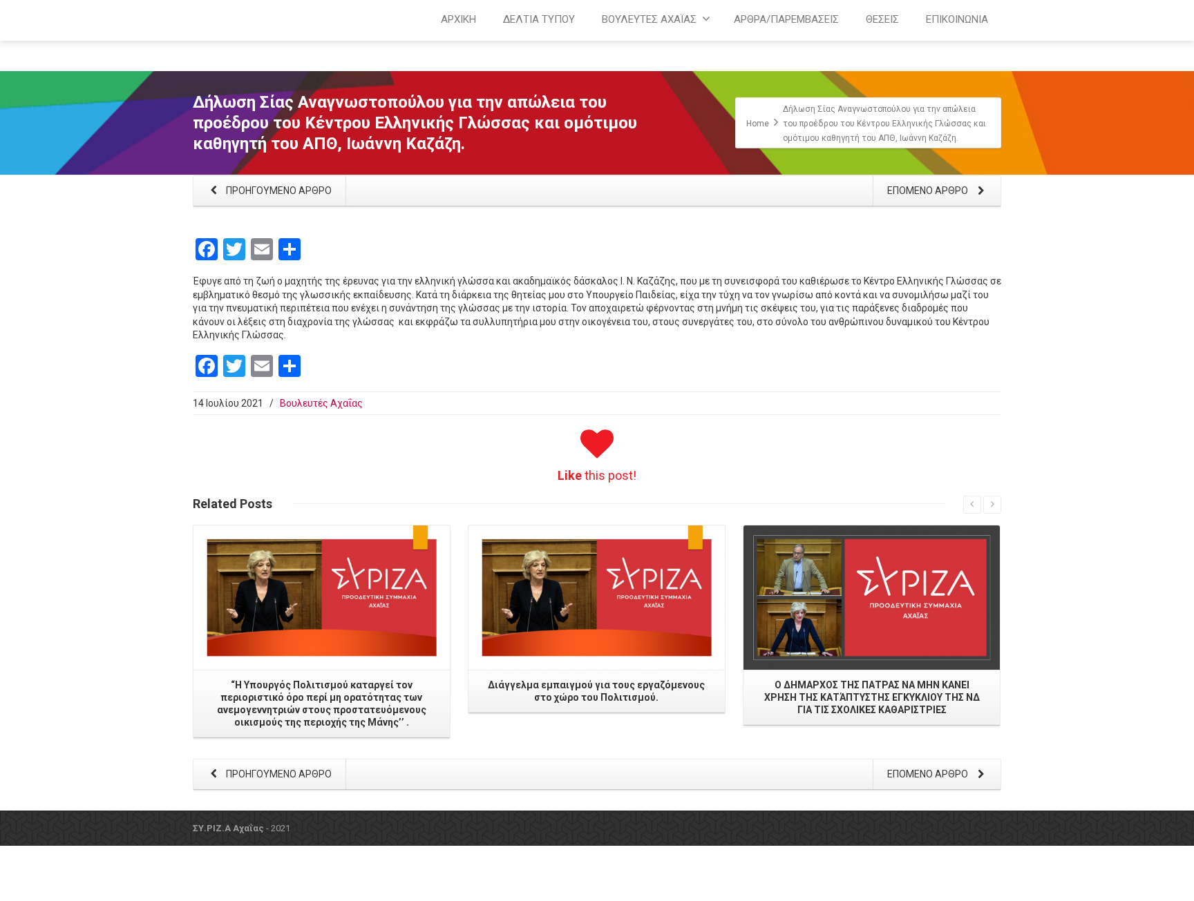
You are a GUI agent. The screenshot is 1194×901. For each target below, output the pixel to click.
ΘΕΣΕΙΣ (882, 19)
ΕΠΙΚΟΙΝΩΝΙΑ (957, 19)
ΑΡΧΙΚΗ (458, 19)
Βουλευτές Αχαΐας (321, 403)
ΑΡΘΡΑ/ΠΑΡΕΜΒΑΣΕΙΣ (786, 19)
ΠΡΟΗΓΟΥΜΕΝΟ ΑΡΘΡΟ (278, 190)
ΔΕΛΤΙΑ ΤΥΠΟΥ (539, 19)
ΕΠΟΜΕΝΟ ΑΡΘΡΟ (928, 190)
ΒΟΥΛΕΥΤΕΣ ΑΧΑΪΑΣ (649, 19)
